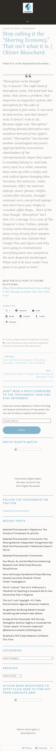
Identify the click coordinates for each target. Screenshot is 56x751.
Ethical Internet (21, 339)
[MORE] (28, 21)
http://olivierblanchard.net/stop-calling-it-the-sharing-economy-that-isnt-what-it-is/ (27, 291)
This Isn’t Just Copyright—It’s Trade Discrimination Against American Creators (26, 602)
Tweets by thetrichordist (16, 510)
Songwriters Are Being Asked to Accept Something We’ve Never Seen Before (24, 611)
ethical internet (30, 343)
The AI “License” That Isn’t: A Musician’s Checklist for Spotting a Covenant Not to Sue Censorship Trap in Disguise (27, 591)
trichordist (28, 29)
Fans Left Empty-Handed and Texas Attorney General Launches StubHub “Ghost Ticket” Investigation (27, 578)
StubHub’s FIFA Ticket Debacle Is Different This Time (25, 637)
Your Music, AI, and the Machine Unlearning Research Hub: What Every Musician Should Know (26, 565)
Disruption (17, 343)
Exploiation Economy (39, 339)
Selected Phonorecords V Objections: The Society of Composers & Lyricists (25, 531)
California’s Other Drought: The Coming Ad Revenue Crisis (28, 374)
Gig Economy (18, 346)
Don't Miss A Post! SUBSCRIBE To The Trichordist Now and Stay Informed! (27, 394)
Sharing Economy (33, 346)
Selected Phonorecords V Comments (23, 555)
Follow (21, 430)
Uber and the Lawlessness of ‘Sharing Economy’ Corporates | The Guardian (24, 360)
